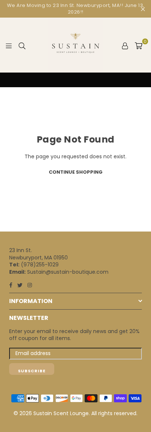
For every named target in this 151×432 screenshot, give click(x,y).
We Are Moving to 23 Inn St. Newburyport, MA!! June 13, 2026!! (75, 8)
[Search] (22, 45)
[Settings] (125, 45)
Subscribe (31, 371)
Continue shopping (76, 172)
